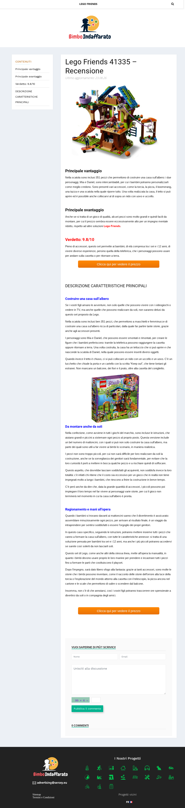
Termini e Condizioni (43, 797)
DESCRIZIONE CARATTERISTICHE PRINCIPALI (26, 97)
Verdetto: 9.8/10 (25, 83)
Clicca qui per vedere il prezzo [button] (118, 264)
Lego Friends (88, 4)
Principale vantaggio (27, 69)
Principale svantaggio (28, 76)
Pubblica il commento (87, 708)
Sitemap (37, 794)
